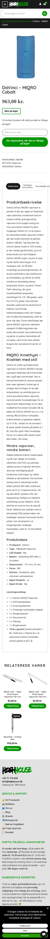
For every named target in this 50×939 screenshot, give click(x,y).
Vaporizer (17, 21)
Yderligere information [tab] (27, 186)
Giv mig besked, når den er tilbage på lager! (25, 142)
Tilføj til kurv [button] (12, 706)
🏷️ (13, 824)
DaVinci (18, 166)
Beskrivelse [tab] (13, 186)
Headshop (6, 21)
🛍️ (7, 816)
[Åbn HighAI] (43, 934)
